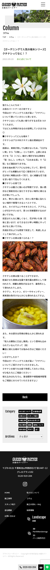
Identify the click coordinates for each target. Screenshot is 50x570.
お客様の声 (37, 411)
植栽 (29, 425)
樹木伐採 (22, 429)
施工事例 (22, 425)
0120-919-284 (29, 567)
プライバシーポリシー (10, 553)
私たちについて (33, 492)
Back (25, 397)
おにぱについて (24, 59)
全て (37, 429)
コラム (11, 37)
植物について (38, 425)
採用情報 (30, 510)
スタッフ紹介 (33, 416)
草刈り (30, 429)
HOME (7, 492)
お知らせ (22, 416)
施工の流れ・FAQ (34, 504)
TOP (4, 37)
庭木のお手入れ (34, 420)
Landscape (39, 518)
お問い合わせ (10, 516)
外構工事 (22, 420)
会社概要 (8, 510)
